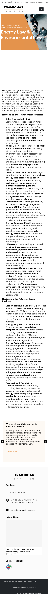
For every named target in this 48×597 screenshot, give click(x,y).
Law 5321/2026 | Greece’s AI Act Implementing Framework (20, 550)
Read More (12, 451)
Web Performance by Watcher (24, 588)
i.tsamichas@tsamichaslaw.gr (22, 510)
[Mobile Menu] (41, 9)
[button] (2, 441)
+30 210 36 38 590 (18, 492)
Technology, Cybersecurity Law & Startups (22, 425)
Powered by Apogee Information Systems (27, 593)
